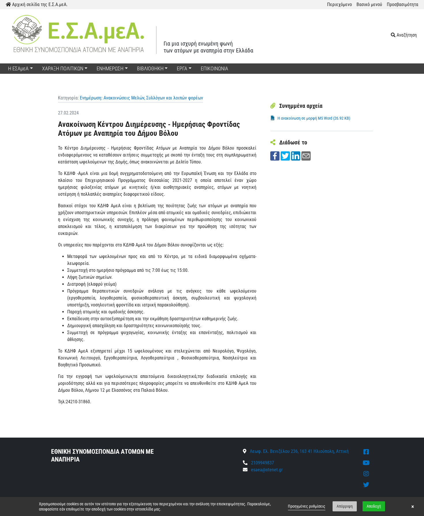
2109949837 (262, 463)
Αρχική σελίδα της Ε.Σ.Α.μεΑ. (39, 4)
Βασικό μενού (369, 4)
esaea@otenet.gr (267, 469)
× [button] (412, 506)
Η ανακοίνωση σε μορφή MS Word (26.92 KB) (313, 118)
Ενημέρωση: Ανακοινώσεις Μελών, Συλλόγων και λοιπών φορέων (141, 98)
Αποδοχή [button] (374, 506)
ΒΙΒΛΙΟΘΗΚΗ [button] (150, 68)
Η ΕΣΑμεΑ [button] (18, 68)
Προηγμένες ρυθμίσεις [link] (306, 506)
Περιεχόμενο (339, 4)
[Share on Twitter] (285, 155)
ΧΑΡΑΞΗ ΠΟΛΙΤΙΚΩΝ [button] (62, 68)
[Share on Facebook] (274, 155)
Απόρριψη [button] (345, 506)
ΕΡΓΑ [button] (182, 68)
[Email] (306, 155)
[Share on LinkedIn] (295, 155)
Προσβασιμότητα (402, 4)
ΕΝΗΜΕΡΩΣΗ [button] (110, 68)
